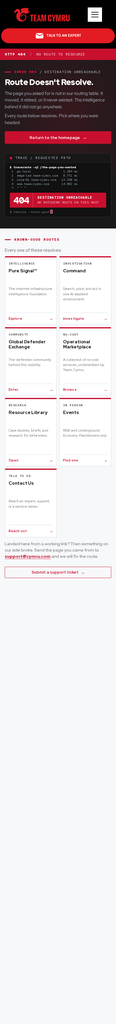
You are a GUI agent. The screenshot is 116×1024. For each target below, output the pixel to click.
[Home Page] (42, 15)
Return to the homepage (58, 137)
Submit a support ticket (58, 572)
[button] (95, 14)
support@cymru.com (28, 556)
